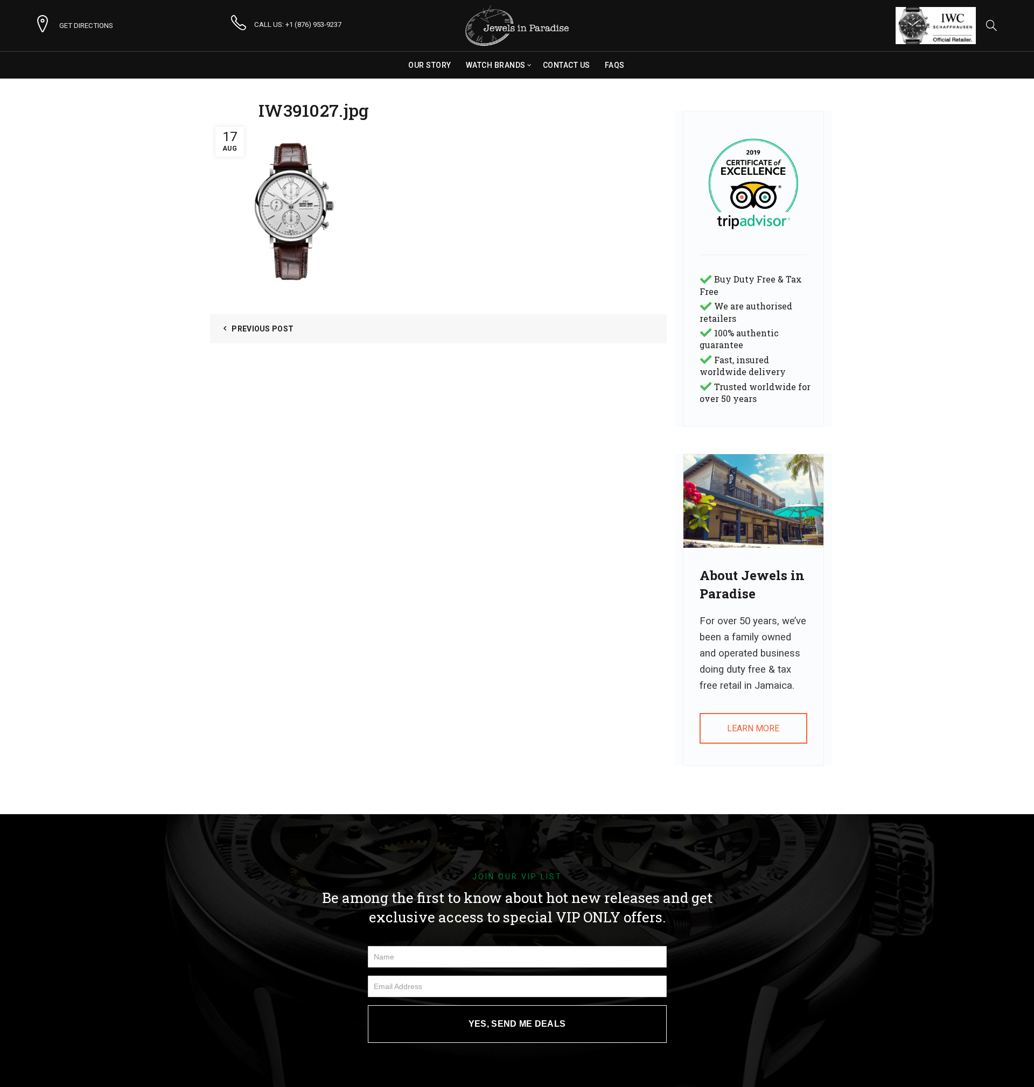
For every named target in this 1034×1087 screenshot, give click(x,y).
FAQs (615, 65)
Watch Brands (496, 65)
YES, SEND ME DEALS (517, 1023)
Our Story (429, 65)
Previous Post (263, 328)
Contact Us (566, 65)
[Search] (991, 25)
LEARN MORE (753, 728)
